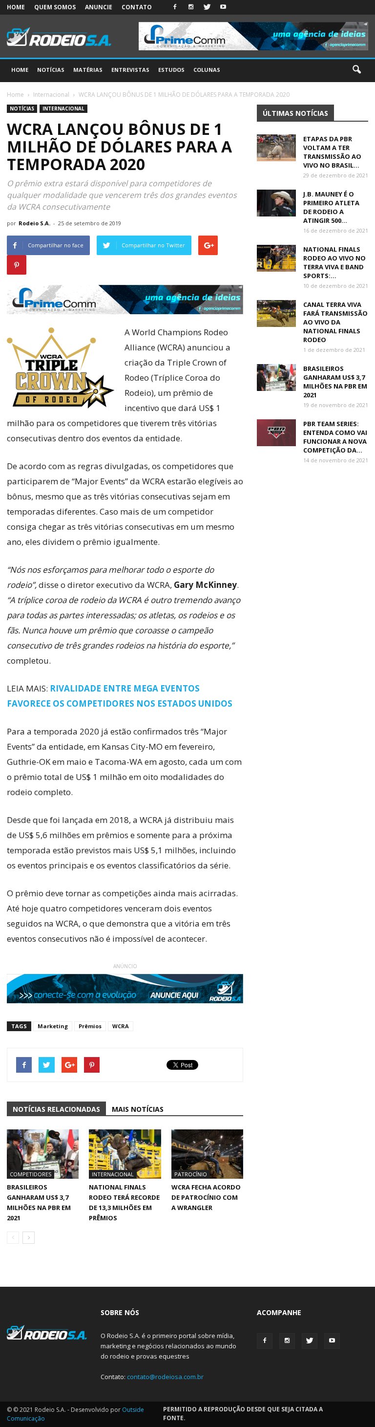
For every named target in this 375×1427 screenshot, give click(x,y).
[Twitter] (207, 7)
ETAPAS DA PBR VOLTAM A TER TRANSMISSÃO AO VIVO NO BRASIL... (332, 152)
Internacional (63, 108)
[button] (356, 70)
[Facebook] (174, 7)
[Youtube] (223, 7)
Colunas (206, 69)
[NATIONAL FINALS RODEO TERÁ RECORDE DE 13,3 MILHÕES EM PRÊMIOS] (125, 1154)
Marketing (53, 1026)
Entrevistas (130, 69)
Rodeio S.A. (34, 223)
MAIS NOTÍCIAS (138, 1109)
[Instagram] (191, 7)
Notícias (50, 69)
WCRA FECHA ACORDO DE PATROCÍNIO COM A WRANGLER (206, 1197)
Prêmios (90, 1026)
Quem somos (55, 7)
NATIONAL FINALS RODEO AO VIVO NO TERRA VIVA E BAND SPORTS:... (334, 262)
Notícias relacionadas (56, 1109)
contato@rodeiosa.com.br (165, 1376)
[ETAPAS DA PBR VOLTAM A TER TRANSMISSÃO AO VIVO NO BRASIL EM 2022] (276, 147)
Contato (137, 7)
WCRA (120, 1026)
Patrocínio (190, 1174)
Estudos (171, 69)
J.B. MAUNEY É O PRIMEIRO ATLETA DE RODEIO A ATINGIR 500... (331, 207)
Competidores (30, 1174)
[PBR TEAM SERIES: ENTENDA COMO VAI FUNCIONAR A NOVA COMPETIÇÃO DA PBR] (276, 432)
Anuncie (98, 7)
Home (16, 7)
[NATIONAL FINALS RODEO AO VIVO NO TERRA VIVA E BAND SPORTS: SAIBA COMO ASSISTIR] (276, 258)
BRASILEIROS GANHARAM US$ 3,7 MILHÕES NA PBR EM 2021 (335, 381)
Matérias (88, 69)
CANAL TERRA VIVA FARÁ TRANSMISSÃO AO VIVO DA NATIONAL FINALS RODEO (335, 322)
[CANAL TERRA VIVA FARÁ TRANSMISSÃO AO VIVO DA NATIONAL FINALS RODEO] (276, 313)
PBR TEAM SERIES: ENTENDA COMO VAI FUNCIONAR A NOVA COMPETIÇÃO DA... (335, 436)
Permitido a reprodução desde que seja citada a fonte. (243, 1413)
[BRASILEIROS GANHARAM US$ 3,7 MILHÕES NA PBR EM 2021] (43, 1154)
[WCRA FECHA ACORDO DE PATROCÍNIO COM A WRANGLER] (207, 1154)
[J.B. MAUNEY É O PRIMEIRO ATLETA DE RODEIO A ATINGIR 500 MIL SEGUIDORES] (276, 203)
